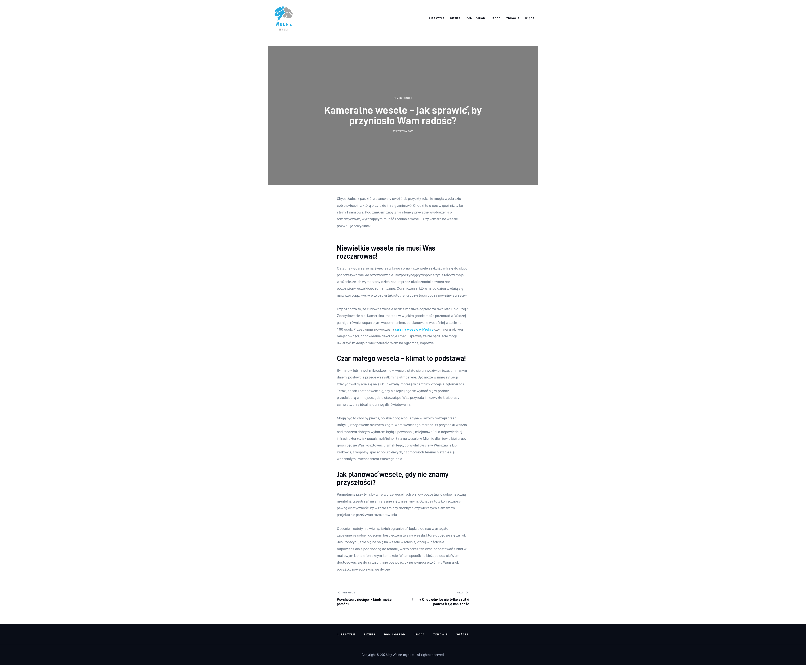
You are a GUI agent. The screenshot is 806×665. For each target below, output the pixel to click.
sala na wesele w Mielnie (414, 329)
